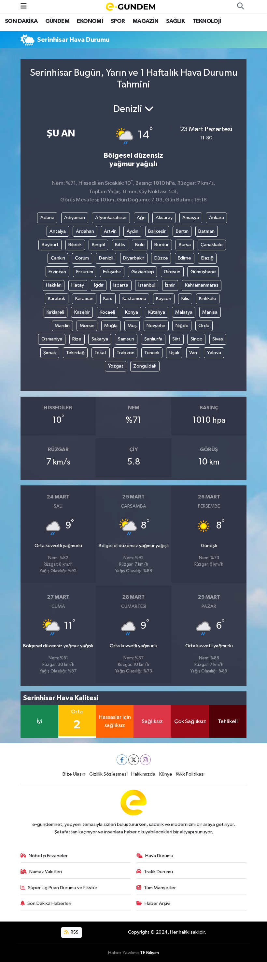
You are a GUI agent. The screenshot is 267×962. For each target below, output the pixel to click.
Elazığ (207, 258)
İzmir (170, 285)
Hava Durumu (159, 855)
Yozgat (115, 366)
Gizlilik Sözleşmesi (108, 774)
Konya (131, 312)
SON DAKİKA (21, 21)
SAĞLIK (175, 21)
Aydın (132, 231)
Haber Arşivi (157, 903)
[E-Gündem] (130, 6)
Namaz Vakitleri (45, 871)
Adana (47, 217)
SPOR (118, 21)
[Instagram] (145, 759)
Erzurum (84, 271)
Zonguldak (144, 366)
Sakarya (99, 339)
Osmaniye (52, 339)
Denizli (106, 258)
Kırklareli (55, 312)
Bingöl (98, 244)
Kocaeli (107, 312)
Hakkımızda (143, 774)
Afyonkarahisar (111, 217)
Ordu (203, 325)
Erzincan (57, 271)
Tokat (100, 352)
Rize (76, 339)
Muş (132, 325)
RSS (74, 932)
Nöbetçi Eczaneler (48, 855)
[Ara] (240, 6)
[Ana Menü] (24, 6)
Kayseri (163, 298)
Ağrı (141, 217)
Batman (206, 231)
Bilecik (75, 244)
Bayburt (50, 244)
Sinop (196, 339)
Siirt (176, 339)
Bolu (140, 244)
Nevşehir (156, 325)
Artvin (110, 231)
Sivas (217, 339)
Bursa (185, 244)
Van (193, 352)
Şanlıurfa (153, 339)
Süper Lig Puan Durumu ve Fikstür (62, 887)
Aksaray (164, 217)
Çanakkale (212, 244)
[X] (133, 759)
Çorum (82, 258)
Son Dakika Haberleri (49, 903)
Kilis (185, 298)
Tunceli (151, 352)
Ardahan (85, 231)
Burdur (161, 244)
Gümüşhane (203, 271)
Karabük (56, 298)
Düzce (161, 258)
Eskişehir (112, 271)
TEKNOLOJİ (206, 21)
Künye (165, 774)
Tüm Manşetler (160, 887)
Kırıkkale (207, 298)
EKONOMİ (90, 21)
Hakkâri (54, 285)
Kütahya (156, 312)
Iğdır (99, 285)
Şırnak (49, 352)
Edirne (184, 258)
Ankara (216, 217)
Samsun (126, 339)
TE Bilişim (149, 952)
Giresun (172, 271)
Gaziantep (142, 271)
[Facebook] (122, 759)
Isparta (120, 285)
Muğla (111, 325)
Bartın (182, 231)
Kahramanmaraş (201, 285)
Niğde (182, 325)
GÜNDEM (57, 21)
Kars (107, 298)
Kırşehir (82, 312)
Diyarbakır (133, 258)
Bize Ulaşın (74, 774)
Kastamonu (134, 298)
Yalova (214, 352)
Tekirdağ (75, 352)
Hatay (77, 285)
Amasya (190, 217)
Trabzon (125, 352)
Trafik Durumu (158, 871)
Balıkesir (157, 231)
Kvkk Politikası (190, 774)
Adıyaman (74, 217)
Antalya (57, 231)
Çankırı (58, 258)
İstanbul (146, 285)
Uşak (174, 352)
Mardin (62, 325)
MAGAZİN (146, 21)
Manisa (210, 312)
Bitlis (120, 244)
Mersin (87, 325)
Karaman (84, 298)
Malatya (183, 312)
